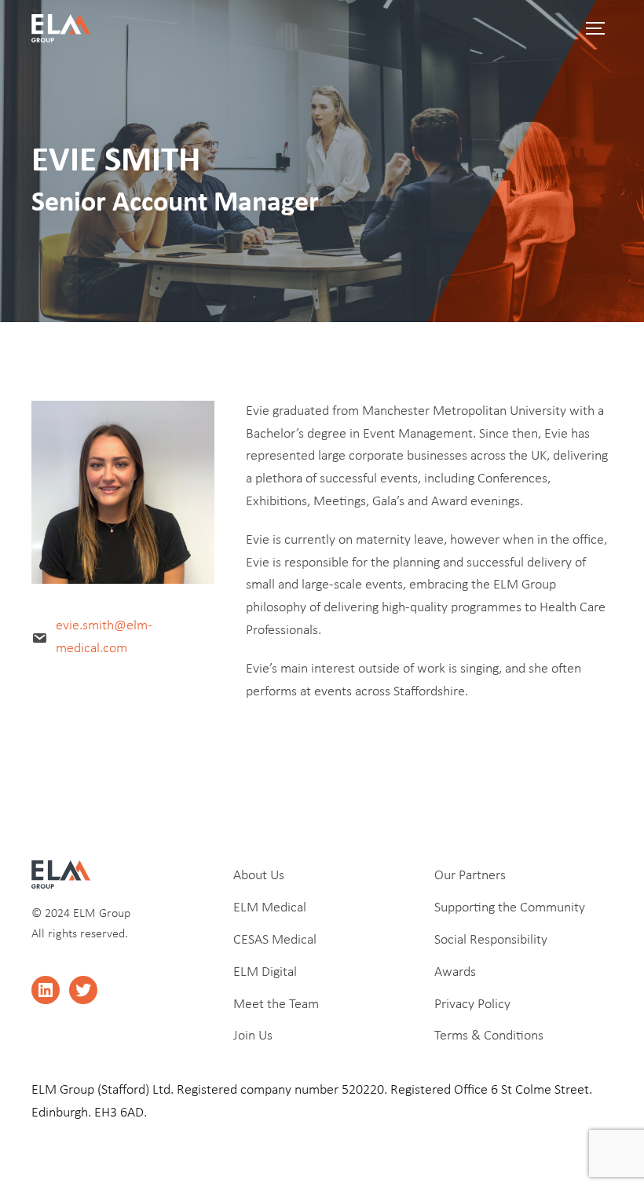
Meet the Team (276, 1004)
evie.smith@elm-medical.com (104, 637)
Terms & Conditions (488, 1035)
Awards (455, 972)
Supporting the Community (509, 907)
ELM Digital (265, 972)
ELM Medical (269, 907)
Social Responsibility (490, 940)
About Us (258, 875)
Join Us (253, 1035)
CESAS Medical (275, 940)
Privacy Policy (472, 1004)
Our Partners (470, 875)
